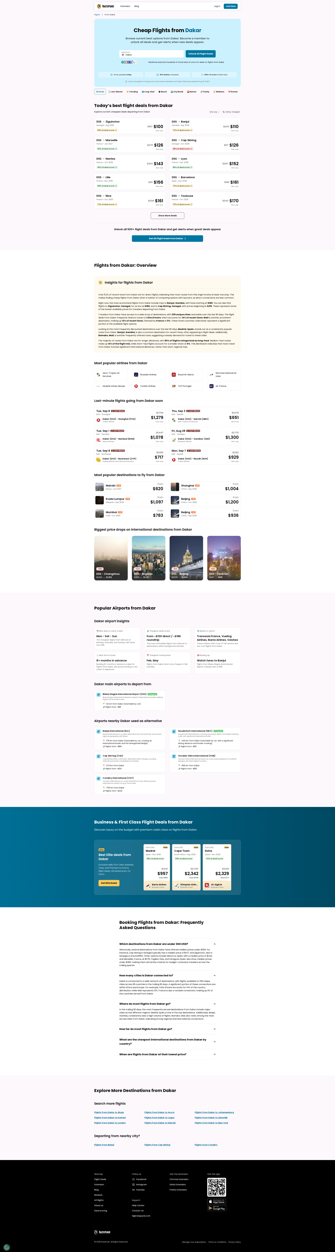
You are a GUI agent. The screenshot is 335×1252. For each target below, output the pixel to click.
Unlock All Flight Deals (200, 53)
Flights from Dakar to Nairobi (160, 1122)
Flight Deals (100, 1179)
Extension (125, 6)
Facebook (141, 1179)
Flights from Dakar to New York (211, 1122)
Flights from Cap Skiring (157, 1144)
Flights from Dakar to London (110, 1122)
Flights (97, 14)
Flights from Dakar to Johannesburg (214, 1112)
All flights (99, 1200)
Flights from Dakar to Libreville (211, 1117)
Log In (217, 6)
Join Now (231, 6)
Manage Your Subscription (194, 1242)
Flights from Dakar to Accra (159, 1112)
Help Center (138, 1205)
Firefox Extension (178, 1189)
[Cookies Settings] (6, 1247)
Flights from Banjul (104, 1144)
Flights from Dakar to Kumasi (110, 1117)
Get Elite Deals (109, 883)
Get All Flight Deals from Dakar (166, 238)
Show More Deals (167, 215)
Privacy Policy (234, 1242)
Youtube (140, 1189)
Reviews (98, 1194)
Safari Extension (178, 1184)
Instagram (141, 1184)
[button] (214, 112)
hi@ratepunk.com (141, 1215)
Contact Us (138, 1210)
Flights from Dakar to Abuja (109, 1112)
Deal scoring (100, 1210)
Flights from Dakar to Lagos (159, 1117)
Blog (136, 6)
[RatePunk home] (105, 6)
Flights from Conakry (206, 1144)
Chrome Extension (179, 1179)
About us (98, 1205)
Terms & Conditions (217, 1242)
